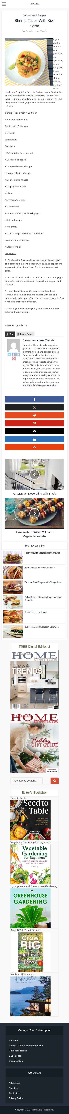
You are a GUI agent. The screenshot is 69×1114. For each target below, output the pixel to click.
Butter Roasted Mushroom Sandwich (42, 627)
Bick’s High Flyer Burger (36, 612)
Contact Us (14, 1093)
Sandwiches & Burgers (34, 15)
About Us (13, 1088)
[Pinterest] (14, 358)
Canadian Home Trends (36, 31)
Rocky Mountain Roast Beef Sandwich (42, 553)
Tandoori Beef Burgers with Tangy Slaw (43, 582)
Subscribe (14, 1040)
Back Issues (15, 1055)
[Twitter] (9, 354)
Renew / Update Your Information (26, 1045)
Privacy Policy (16, 1098)
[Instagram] (18, 354)
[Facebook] (14, 354)
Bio (11, 334)
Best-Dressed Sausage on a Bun (40, 567)
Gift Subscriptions (18, 1050)
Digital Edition (16, 1061)
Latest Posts (26, 334)
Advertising (14, 1083)
